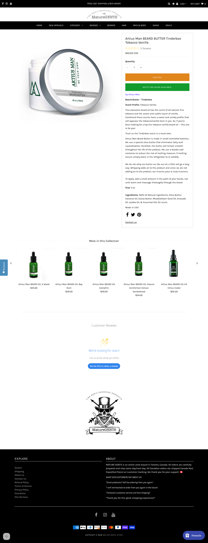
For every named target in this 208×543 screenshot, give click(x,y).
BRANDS (94, 25)
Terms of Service (23, 486)
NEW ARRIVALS (56, 25)
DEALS (169, 25)
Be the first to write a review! (104, 366)
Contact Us (20, 478)
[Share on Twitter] (133, 215)
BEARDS (111, 25)
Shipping (19, 471)
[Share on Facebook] (127, 215)
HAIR (124, 25)
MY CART (198, 3)
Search (18, 467)
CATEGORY (75, 25)
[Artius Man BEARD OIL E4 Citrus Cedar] (174, 264)
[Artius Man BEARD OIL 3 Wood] (34, 264)
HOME (39, 25)
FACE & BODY (139, 25)
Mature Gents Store (113, 535)
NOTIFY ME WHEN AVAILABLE (157, 87)
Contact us (131, 222)
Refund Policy (22, 482)
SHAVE (156, 25)
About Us (19, 475)
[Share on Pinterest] (139, 215)
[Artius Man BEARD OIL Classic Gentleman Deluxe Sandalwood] (139, 264)
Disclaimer (20, 493)
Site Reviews (21, 497)
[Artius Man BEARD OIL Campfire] (104, 264)
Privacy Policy (21, 489)
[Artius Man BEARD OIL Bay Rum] (69, 264)
